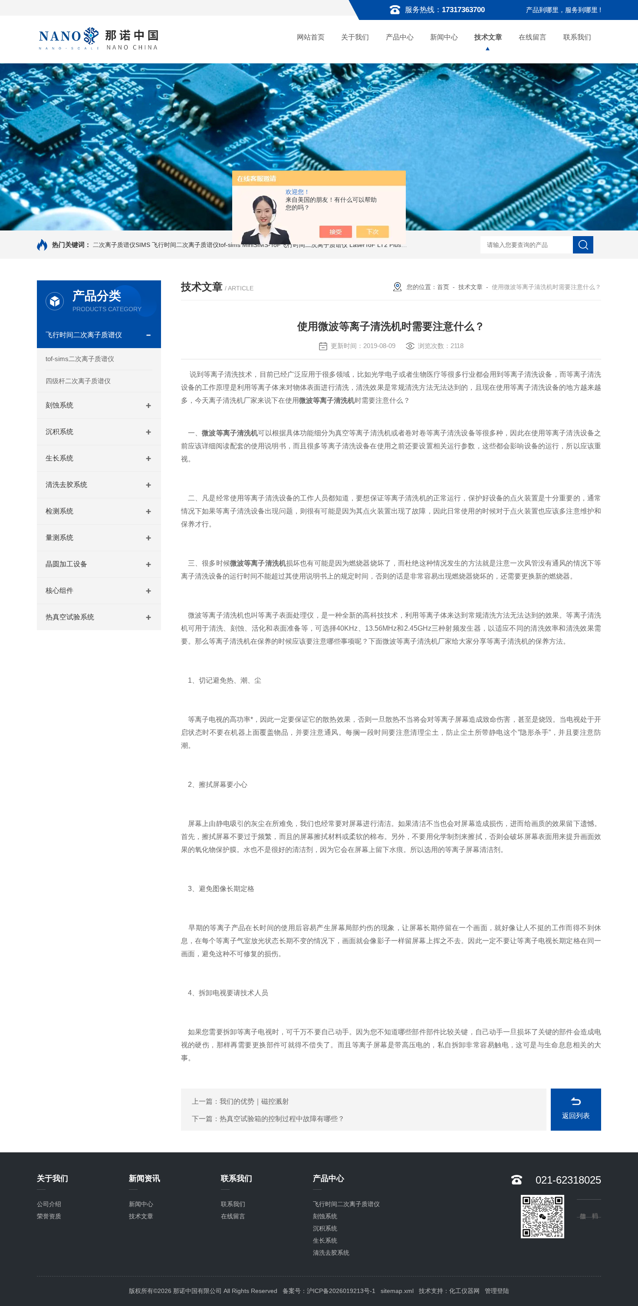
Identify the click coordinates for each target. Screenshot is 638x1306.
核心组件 (59, 590)
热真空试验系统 (70, 617)
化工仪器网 (464, 1290)
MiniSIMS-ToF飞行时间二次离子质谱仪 (295, 244)
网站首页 (311, 37)
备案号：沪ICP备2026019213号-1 (329, 1290)
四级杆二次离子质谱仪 (78, 381)
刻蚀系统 (59, 405)
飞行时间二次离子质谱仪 (84, 335)
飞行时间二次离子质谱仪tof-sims (196, 244)
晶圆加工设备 (66, 564)
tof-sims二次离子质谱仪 (80, 358)
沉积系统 (59, 431)
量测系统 (59, 537)
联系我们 (577, 37)
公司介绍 (49, 1204)
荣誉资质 (49, 1216)
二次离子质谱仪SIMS (121, 244)
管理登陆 (497, 1290)
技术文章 (488, 37)
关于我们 (355, 37)
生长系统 (59, 458)
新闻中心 (444, 37)
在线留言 (532, 37)
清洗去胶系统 (66, 484)
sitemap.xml (397, 1290)
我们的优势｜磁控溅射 (254, 1101)
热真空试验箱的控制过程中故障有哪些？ (282, 1118)
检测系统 (59, 511)
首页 (443, 286)
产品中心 (400, 37)
